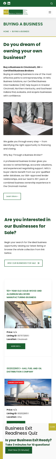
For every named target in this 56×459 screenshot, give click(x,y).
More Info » (16, 346)
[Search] (52, 3)
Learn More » (12, 196)
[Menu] (50, 12)
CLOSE (52, 427)
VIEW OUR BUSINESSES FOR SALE (21, 263)
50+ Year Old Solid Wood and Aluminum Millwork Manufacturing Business (24, 294)
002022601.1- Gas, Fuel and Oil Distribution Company (24, 370)
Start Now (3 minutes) (18, 450)
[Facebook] (4, 3)
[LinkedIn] (8, 3)
